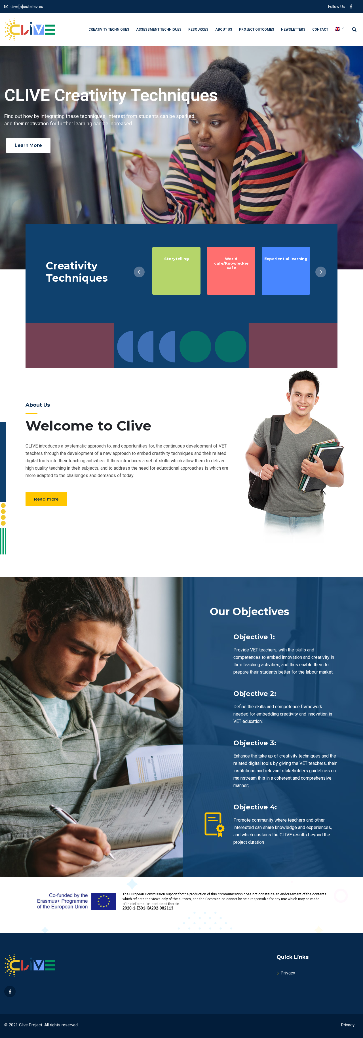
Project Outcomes (256, 29)
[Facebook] (10, 991)
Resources (198, 29)
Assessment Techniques (159, 29)
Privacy (287, 973)
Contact (320, 29)
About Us (223, 29)
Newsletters (293, 29)
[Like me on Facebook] (351, 6)
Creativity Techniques (108, 29)
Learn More (28, 145)
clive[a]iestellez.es (26, 6)
